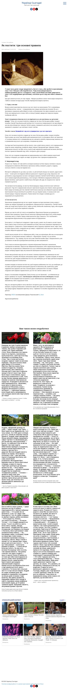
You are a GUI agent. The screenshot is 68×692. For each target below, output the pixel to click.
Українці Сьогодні (31, 2)
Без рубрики (26, 49)
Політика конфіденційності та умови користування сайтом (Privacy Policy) (22, 684)
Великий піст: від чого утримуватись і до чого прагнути (34, 131)
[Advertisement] (34, 25)
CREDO (13, 294)
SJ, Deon (41, 294)
